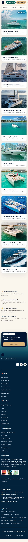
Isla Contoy (4, 520)
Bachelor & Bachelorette (8, 432)
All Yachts (4, 396)
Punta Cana (4, 420)
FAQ (9, 479)
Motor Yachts (5, 380)
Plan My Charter (21, 2)
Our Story (4, 479)
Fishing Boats (5, 384)
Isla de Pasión (5, 523)
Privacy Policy (8, 535)
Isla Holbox (13, 520)
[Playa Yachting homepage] (2, 354)
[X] (25, 364)
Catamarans (4, 377)
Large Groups (5, 393)
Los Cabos (4, 417)
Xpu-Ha (17, 514)
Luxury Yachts (5, 387)
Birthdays (4, 435)
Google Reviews (20, 479)
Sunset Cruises (5, 438)
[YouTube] (17, 364)
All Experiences (5, 451)
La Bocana (4, 517)
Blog (13, 479)
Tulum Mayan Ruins (7, 514)
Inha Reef (4, 512)
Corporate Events (6, 441)
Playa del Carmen (6, 405)
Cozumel (4, 411)
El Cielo (21, 520)
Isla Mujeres (22, 517)
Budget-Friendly (6, 390)
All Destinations (15, 523)
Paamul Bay (12, 512)
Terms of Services (18, 535)
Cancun (3, 414)
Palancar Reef (13, 517)
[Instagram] (21, 364)
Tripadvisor (4, 481)
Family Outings (5, 448)
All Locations (5, 423)
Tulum (3, 408)
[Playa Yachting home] (2, 2)
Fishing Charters (6, 444)
